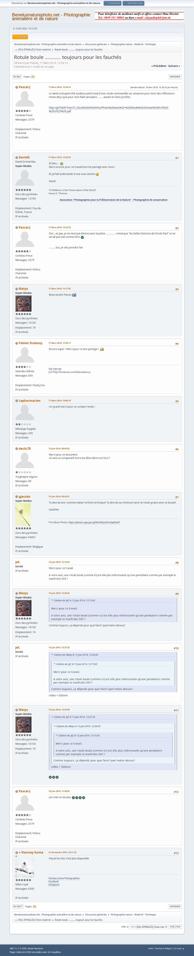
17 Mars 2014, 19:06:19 (59, 400)
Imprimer (175, 76)
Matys (23, 289)
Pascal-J (24, 87)
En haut (17, 906)
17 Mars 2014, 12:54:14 (59, 87)
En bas (16, 76)
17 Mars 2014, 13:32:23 (59, 227)
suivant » (174, 66)
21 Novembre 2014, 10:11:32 (62, 852)
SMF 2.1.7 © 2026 (18, 948)
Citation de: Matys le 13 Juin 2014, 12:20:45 (76, 654)
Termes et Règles (163, 948)
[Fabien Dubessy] (16, 380)
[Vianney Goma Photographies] (16, 893)
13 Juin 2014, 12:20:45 (59, 593)
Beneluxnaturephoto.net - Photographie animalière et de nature (51, 16)
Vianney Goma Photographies (64, 878)
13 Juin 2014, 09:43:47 (59, 496)
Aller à (124, 926)
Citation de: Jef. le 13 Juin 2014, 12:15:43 (74, 600)
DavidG (24, 157)
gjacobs (24, 496)
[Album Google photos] (16, 542)
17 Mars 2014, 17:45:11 (59, 342)
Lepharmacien (30, 401)
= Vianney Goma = (29, 854)
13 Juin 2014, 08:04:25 (59, 448)
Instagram (53, 884)
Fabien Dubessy (30, 343)
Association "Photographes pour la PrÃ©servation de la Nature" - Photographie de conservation (113, 199)
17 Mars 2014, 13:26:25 (59, 157)
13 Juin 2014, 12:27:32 (59, 647)
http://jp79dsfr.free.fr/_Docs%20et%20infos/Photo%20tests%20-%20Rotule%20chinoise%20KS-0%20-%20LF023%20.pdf (109, 109)
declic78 (25, 448)
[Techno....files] (16, 124)
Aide (151, 948)
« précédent (158, 66)
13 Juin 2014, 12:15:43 (59, 562)
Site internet (54, 368)
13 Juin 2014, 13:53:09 (59, 709)
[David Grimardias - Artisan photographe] (16, 203)
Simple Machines (35, 948)
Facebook (53, 881)
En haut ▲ (179, 948)
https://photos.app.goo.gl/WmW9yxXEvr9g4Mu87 (94, 522)
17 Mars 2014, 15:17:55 (59, 288)
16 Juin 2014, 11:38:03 (59, 791)
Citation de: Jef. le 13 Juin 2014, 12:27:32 (74, 717)
